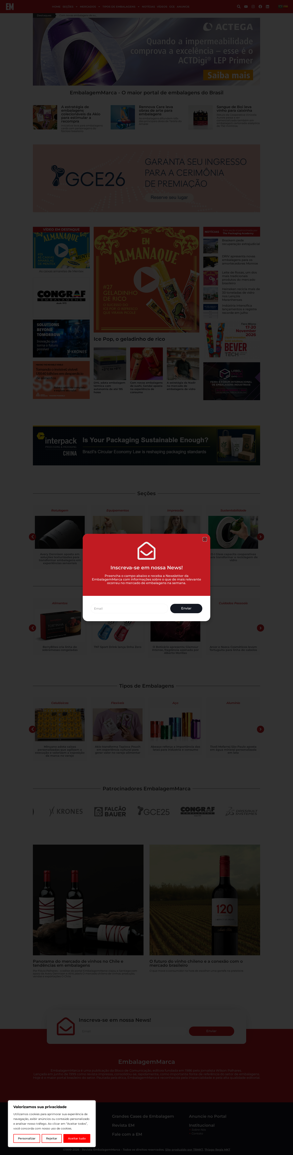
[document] (146, 577)
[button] (204, 539)
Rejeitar (51, 1138)
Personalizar (26, 1138)
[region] (52, 1123)
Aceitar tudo (77, 1138)
